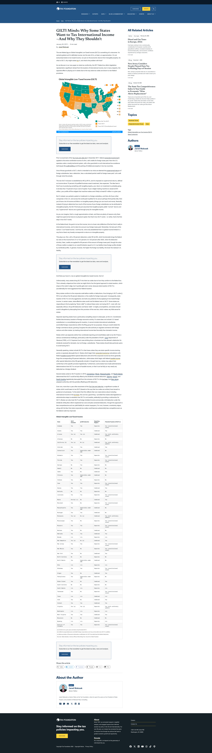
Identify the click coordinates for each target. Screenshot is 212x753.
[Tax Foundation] (66, 8)
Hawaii (115, 376)
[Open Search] (154, 9)
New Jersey (115, 379)
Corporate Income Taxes (136, 124)
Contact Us (134, 724)
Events (142, 14)
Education (131, 14)
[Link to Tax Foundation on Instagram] (146, 746)
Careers (133, 720)
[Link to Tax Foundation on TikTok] (150, 746)
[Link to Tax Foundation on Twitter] (134, 746)
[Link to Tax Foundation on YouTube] (142, 746)
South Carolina (61, 379)
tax (68, 52)
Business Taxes (133, 120)
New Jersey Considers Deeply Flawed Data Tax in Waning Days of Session (139, 66)
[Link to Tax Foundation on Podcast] (154, 746)
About (96, 720)
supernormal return (113, 170)
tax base (105, 379)
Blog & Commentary (116, 14)
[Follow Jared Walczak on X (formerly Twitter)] (71, 704)
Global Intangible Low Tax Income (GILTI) (140, 132)
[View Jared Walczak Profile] (60, 704)
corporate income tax (111, 158)
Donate (146, 8)
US (59, 2)
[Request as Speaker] (64, 704)
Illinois (97, 374)
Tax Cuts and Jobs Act (80, 158)
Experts (95, 14)
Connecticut (90, 374)
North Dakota (118, 374)
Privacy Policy (89, 746)
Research (84, 14)
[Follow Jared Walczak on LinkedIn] (75, 704)
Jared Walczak (64, 47)
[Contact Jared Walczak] (68, 704)
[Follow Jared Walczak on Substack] (79, 704)
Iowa (106, 337)
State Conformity (133, 134)
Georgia (109, 376)
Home (57, 20)
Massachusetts (105, 374)
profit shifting (70, 166)
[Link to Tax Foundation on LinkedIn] (138, 746)
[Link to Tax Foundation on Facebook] (130, 746)
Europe (65, 2)
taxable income (66, 356)
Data (103, 14)
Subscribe (135, 8)
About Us (150, 14)
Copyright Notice (79, 746)
